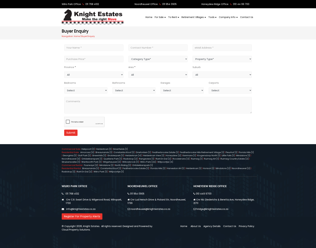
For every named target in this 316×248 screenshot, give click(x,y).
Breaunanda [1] (104, 152)
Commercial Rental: (73, 165)
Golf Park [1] (84, 155)
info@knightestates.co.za (80, 209)
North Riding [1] (123, 165)
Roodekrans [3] (181, 158)
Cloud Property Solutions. (76, 229)
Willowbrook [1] (130, 161)
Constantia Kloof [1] (124, 152)
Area (131, 67)
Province (69, 67)
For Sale (159, 17)
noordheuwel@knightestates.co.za (150, 209)
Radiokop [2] (130, 158)
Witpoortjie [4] (165, 161)
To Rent (172, 17)
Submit (70, 133)
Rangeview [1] (146, 158)
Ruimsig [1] (197, 158)
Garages (165, 83)
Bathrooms (118, 83)
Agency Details (212, 226)
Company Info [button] (227, 17)
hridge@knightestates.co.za (212, 209)
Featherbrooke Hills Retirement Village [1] (202, 152)
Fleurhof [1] (231, 152)
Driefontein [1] (143, 152)
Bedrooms (70, 83)
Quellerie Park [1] (113, 158)
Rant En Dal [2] (163, 158)
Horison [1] (208, 168)
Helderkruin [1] (104, 149)
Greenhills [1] (99, 155)
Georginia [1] (70, 155)
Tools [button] (211, 17)
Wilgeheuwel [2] (112, 161)
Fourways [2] (91, 165)
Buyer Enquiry (88, 36)
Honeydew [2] (173, 155)
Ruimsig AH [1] (211, 158)
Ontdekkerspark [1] (92, 158)
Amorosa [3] (87, 152)
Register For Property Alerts (82, 216)
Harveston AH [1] (175, 168)
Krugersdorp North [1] (208, 155)
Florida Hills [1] (246, 152)
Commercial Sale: (71, 149)
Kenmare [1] (189, 155)
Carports (214, 83)
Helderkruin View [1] (153, 155)
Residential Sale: (71, 152)
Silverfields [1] (120, 149)
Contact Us (246, 17)
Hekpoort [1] (88, 149)
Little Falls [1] (228, 155)
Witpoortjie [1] (116, 171)
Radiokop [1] (68, 171)
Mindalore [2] (223, 168)
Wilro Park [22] (148, 161)
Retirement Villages (193, 17)
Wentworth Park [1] (91, 161)
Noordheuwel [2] (241, 168)
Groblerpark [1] (115, 155)
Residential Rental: (72, 168)
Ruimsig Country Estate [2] (235, 158)
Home (148, 17)
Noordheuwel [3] (71, 158)
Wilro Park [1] (100, 171)
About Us (196, 226)
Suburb (197, 67)
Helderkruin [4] (133, 155)
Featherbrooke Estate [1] (165, 152)
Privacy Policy (246, 226)
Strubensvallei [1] (71, 161)
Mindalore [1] (243, 155)
